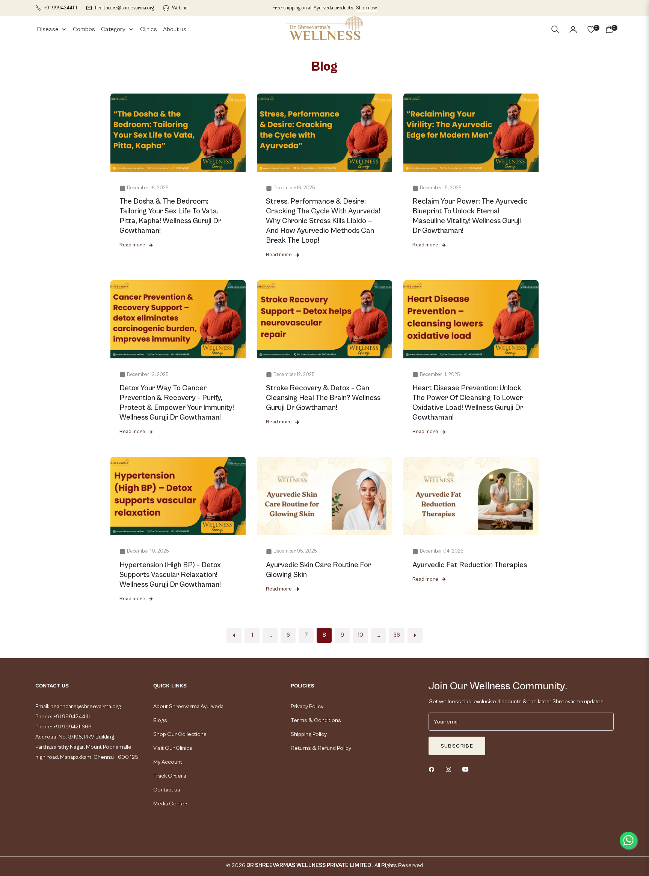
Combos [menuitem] (84, 29)
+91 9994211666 (72, 726)
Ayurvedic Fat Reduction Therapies (469, 565)
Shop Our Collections (180, 734)
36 (396, 635)
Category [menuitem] (113, 29)
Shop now (366, 8)
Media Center (170, 803)
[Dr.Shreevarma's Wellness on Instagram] (450, 769)
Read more (132, 245)
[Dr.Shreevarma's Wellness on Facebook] (433, 769)
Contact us (166, 790)
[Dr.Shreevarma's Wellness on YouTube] (467, 769)
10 (360, 635)
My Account (167, 762)
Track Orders (169, 776)
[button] (555, 29)
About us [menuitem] (174, 29)
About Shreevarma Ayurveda (188, 706)
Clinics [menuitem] (148, 29)
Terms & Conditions (316, 720)
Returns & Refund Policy (321, 748)
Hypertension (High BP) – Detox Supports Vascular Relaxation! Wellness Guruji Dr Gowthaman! (170, 575)
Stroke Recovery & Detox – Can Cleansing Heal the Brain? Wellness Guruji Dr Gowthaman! (323, 398)
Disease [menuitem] (48, 29)
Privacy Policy (307, 706)
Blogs (160, 720)
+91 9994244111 (71, 716)
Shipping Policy (309, 734)
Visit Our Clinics (172, 748)
